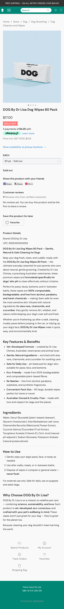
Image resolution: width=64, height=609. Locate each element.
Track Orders (20, 558)
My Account (44, 547)
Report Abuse (32, 596)
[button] (55, 10)
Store (16, 21)
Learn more (28, 133)
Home (6, 21)
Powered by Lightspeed (32, 601)
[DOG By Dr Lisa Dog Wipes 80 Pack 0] (32, 67)
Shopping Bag (19, 570)
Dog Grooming (39, 21)
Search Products (20, 547)
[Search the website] (48, 10)
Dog (25, 21)
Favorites (44, 558)
